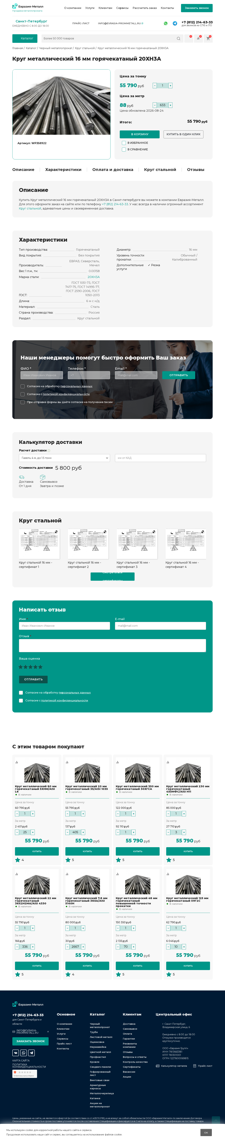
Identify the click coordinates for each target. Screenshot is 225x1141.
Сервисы (122, 8)
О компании (72, 8)
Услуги (90, 8)
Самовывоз (130, 1028)
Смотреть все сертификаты (112, 576)
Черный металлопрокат (100, 1025)
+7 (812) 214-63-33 (197, 22)
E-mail (120, 619)
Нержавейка (98, 1046)
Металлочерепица (102, 1093)
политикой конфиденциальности (66, 394)
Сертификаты (132, 1066)
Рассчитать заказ (145, 8)
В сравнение (137, 149)
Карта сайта (20, 1060)
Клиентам (105, 8)
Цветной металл (100, 1052)
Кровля (94, 1061)
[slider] (30, 666)
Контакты (167, 8)
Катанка (95, 1098)
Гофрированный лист (100, 1073)
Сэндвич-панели (100, 1066)
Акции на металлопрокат (100, 1105)
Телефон (77, 368)
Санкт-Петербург (31, 21)
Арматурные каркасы (98, 1087)
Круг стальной (160, 170)
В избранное (137, 142)
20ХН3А (94, 277)
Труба (94, 1032)
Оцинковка (97, 1042)
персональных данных (76, 386)
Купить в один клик (183, 134)
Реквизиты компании (130, 1045)
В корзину (139, 134)
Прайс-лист (80, 23)
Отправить (178, 375)
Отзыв (25, 636)
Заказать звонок (197, 8)
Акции (127, 1076)
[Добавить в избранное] (16, 759)
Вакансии (129, 1071)
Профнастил (98, 1057)
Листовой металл (101, 1037)
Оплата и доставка (112, 170)
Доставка (129, 1023)
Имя (23, 619)
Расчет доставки (33, 450)
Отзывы (195, 170)
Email (121, 368)
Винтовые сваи (99, 1080)
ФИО (26, 368)
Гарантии (129, 1038)
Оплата (127, 1033)
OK (206, 1132)
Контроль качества (135, 1061)
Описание (23, 170)
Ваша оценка (29, 658)
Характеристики (63, 170)
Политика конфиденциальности (29, 1065)
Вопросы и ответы (134, 1057)
